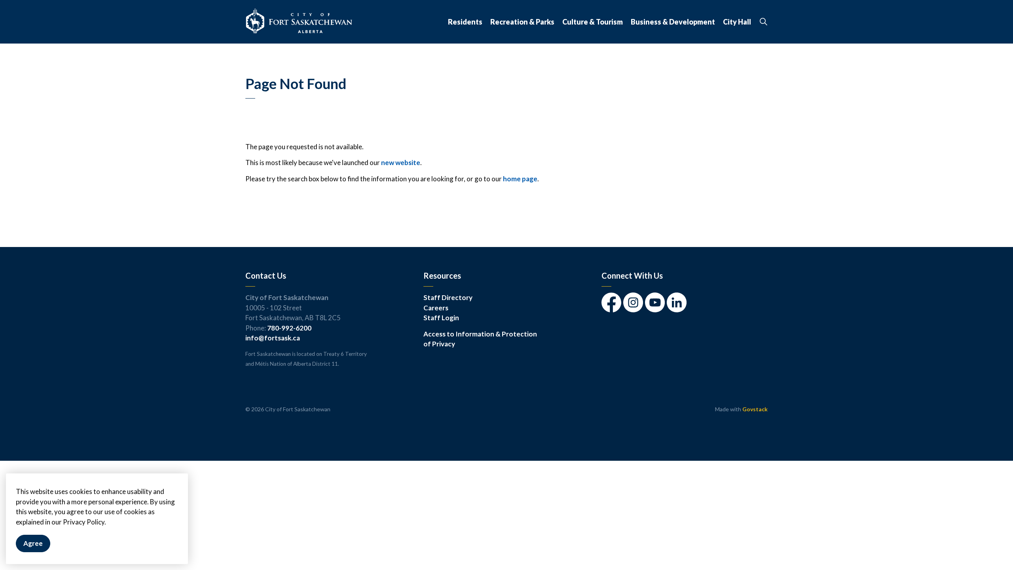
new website (400, 162)
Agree (33, 544)
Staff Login (441, 318)
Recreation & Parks (522, 21)
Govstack (755, 409)
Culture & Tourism (592, 21)
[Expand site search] (763, 22)
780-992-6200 (289, 328)
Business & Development (673, 21)
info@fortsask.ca (272, 338)
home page (520, 179)
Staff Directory (447, 297)
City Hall (737, 21)
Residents (465, 21)
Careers (435, 308)
